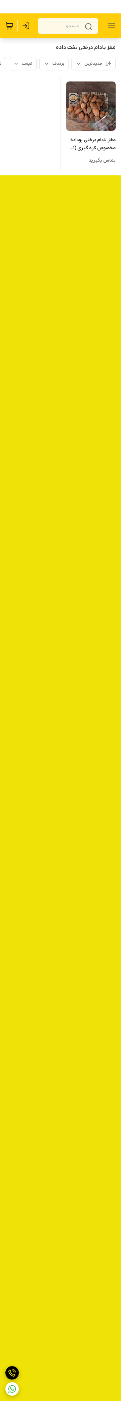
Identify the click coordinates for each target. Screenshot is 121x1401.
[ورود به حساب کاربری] (27, 26)
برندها (58, 63)
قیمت (27, 63)
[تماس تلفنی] (12, 1373)
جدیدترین (93, 63)
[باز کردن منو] (110, 25)
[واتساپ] (12, 1389)
